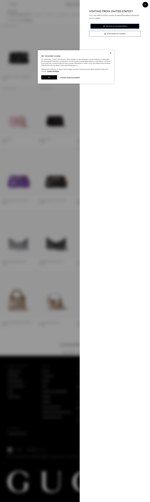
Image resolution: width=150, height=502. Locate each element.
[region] (76, 67)
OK (49, 77)
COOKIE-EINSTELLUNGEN (70, 77)
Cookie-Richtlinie (53, 71)
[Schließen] (110, 53)
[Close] (145, 4)
